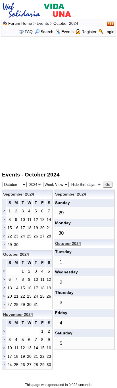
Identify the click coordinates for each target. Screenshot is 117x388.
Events (43, 23)
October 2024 (68, 243)
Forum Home (20, 23)
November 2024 (18, 314)
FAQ (29, 31)
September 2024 (18, 194)
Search (47, 31)
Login (109, 31)
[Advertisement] (58, 103)
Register (89, 31)
